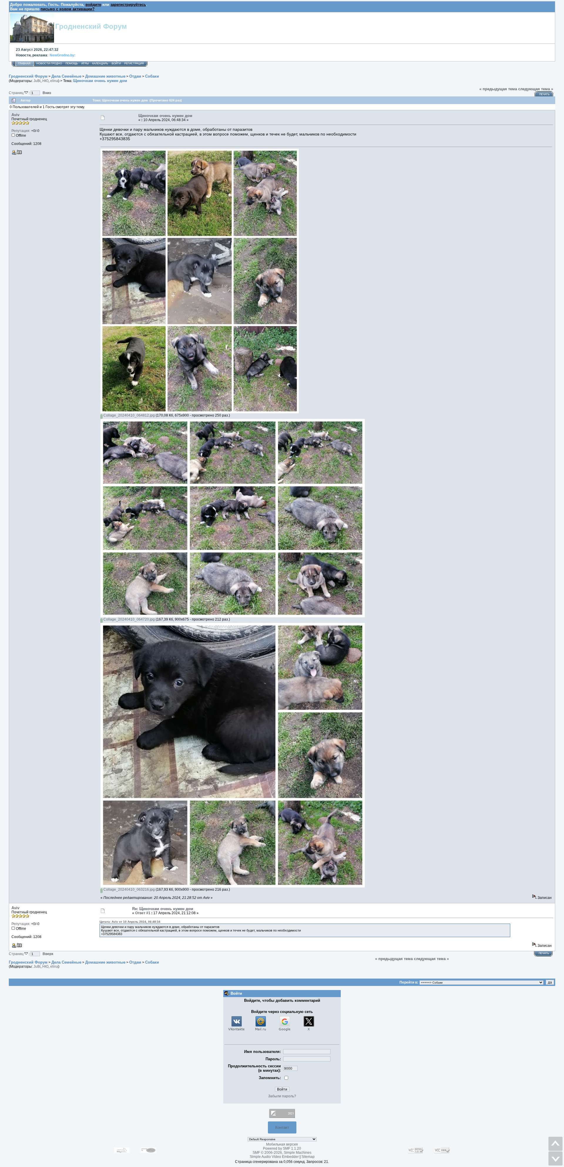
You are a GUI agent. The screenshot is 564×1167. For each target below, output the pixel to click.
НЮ (45, 81)
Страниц (16, 93)
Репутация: (20, 131)
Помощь (72, 63)
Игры (85, 63)
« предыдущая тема (498, 89)
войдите (93, 4)
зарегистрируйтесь (128, 4)
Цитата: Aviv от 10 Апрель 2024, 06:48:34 (130, 921)
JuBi (37, 81)
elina (54, 81)
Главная (24, 63)
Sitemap (308, 1157)
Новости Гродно (49, 63)
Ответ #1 (142, 913)
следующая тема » (535, 89)
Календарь (100, 63)
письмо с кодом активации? (68, 9)
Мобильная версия (282, 1144)
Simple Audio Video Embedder (274, 1157)
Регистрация (134, 63)
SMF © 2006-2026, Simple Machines (282, 1153)
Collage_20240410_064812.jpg (129, 415)
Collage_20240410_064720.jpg (129, 619)
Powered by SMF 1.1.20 (282, 1148)
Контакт (282, 1127)
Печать (544, 94)
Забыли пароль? (282, 1096)
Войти (116, 63)
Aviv (15, 115)
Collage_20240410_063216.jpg (129, 889)
